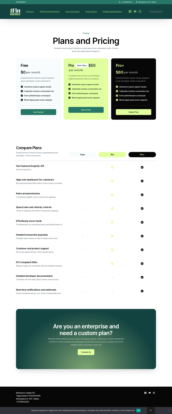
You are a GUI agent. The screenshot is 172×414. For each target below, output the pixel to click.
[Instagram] (139, 11)
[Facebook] (130, 11)
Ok (138, 410)
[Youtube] (135, 11)
